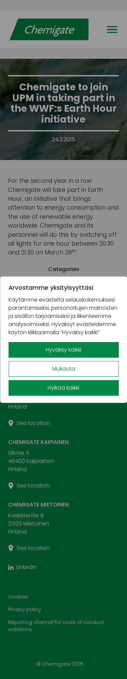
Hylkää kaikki (63, 388)
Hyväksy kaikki (63, 350)
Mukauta (63, 369)
